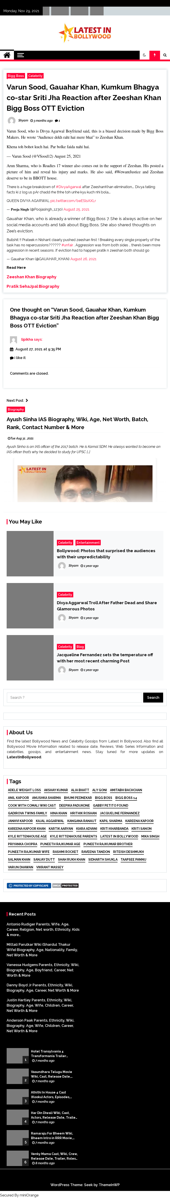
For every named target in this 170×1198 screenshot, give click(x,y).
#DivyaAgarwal (68, 187)
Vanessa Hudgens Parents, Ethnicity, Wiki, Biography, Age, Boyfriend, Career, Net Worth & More (43, 970)
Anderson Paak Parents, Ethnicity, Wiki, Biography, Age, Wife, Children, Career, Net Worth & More (40, 1025)
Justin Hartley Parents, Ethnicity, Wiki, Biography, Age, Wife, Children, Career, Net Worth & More (40, 1005)
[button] (144, 55)
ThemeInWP (109, 1185)
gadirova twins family (27, 813)
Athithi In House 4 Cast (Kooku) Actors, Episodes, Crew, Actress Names (50, 1095)
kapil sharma (111, 821)
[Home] (7, 55)
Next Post (15, 400)
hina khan (58, 813)
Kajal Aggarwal (50, 821)
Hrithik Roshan (83, 813)
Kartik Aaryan (61, 828)
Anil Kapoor (18, 798)
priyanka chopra (22, 844)
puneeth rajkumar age (60, 844)
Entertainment (88, 542)
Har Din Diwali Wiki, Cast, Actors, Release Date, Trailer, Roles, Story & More (54, 1115)
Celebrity (35, 76)
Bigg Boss (16, 76)
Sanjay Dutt (44, 859)
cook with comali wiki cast (32, 805)
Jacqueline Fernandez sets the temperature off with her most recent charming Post (105, 657)
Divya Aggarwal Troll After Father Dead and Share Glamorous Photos (107, 605)
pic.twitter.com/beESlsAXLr (73, 201)
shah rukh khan (71, 859)
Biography (16, 409)
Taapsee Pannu (133, 859)
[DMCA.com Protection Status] (65, 885)
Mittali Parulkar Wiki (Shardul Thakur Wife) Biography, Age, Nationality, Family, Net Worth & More (42, 949)
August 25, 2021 (67, 156)
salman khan (19, 859)
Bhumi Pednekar (78, 798)
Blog (80, 647)
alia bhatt (80, 790)
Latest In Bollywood (119, 836)
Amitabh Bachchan (126, 790)
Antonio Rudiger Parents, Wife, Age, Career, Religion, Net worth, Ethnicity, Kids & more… (43, 929)
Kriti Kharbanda (114, 828)
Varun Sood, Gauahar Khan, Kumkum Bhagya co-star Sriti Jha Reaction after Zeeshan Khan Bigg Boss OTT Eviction (84, 97)
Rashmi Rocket (65, 852)
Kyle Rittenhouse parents (73, 836)
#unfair (67, 245)
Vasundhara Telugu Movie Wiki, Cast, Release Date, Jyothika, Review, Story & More (51, 1074)
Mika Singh (150, 836)
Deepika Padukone (74, 805)
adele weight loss (24, 790)
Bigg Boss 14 (126, 798)
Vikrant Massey (50, 867)
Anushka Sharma (46, 798)
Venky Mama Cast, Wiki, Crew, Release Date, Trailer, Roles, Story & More (54, 1156)
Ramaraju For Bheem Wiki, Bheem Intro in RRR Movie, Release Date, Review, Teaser (52, 1136)
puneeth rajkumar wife (29, 852)
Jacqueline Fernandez (120, 813)
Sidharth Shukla (103, 859)
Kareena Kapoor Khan (27, 828)
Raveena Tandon (95, 852)
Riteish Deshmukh (128, 852)
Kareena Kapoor (139, 821)
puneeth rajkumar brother (108, 844)
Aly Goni (99, 790)
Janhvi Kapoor (20, 821)
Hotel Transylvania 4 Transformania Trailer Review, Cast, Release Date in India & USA (53, 1054)
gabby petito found (110, 805)
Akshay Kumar (56, 790)
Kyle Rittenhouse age (27, 836)
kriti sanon (141, 828)
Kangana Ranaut (82, 821)
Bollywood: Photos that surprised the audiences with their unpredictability (106, 553)
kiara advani (86, 828)
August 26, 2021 (83, 259)
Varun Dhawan (20, 867)
